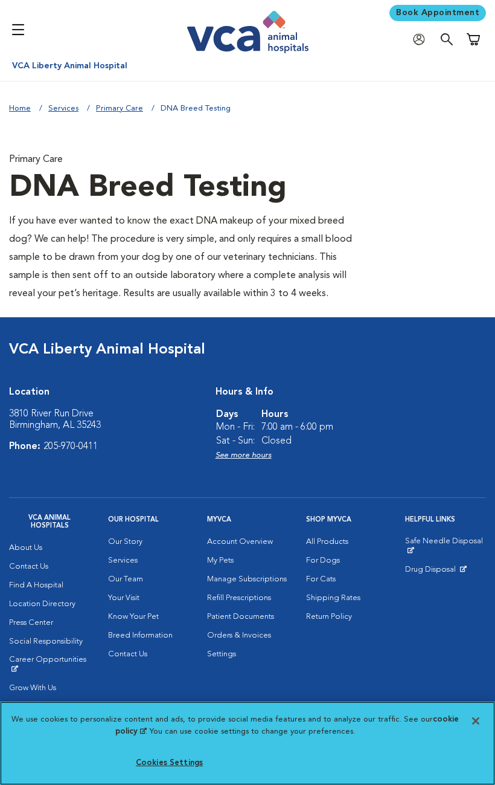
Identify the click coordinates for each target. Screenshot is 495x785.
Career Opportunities (49, 664)
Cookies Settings (169, 763)
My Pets (220, 560)
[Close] (475, 721)
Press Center (31, 623)
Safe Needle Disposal (445, 545)
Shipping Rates (333, 598)
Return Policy (329, 617)
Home (20, 108)
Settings (221, 654)
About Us (25, 548)
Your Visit (123, 598)
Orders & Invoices (239, 635)
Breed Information (140, 635)
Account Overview (240, 542)
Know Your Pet (133, 617)
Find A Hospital (36, 585)
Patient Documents (240, 617)
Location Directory (42, 604)
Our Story (125, 542)
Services (63, 108)
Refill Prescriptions (239, 598)
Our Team (125, 579)
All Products (327, 542)
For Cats (321, 579)
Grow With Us (32, 688)
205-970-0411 (70, 446)
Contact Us (28, 566)
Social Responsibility (46, 641)
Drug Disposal (435, 572)
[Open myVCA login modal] (422, 40)
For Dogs (323, 560)
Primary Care (119, 108)
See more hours (244, 455)
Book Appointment (437, 12)
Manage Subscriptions (247, 579)
